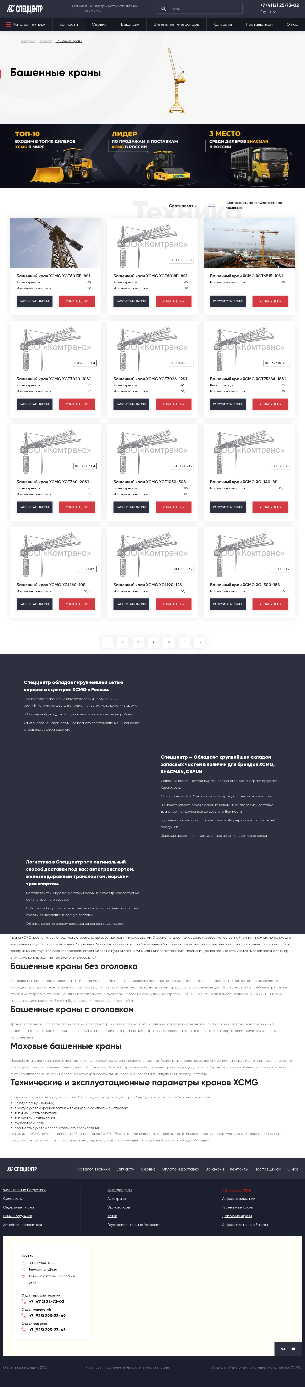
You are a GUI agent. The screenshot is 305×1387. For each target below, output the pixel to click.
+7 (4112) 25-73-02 (279, 5)
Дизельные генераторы (176, 24)
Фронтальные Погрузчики (24, 1190)
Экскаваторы (118, 1207)
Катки (112, 1216)
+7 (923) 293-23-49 (47, 1315)
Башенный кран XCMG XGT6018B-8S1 (150, 275)
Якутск (265, 11)
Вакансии (130, 24)
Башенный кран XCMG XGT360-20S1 (53, 481)
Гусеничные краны (237, 1207)
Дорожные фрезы (237, 1216)
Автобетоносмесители (22, 1225)
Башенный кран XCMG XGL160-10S (51, 584)
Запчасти (69, 24)
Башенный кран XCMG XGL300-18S (245, 584)
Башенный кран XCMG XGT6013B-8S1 (53, 275)
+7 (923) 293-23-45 (47, 1329)
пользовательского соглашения (147, 1367)
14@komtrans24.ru (43, 1269)
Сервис (99, 24)
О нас (292, 24)
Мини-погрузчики (17, 1216)
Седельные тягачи (18, 1207)
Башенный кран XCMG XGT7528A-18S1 (248, 378)
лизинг (34, 301)
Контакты (223, 24)
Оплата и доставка (180, 1169)
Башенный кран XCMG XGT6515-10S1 (246, 275)
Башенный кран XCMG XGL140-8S (243, 481)
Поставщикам (259, 24)
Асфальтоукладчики (238, 1198)
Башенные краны (236, 1190)
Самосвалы (12, 1198)
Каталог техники (29, 24)
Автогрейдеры (119, 1190)
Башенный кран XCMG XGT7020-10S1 (54, 378)
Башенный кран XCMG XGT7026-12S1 (150, 378)
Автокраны (116, 1198)
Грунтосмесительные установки (134, 1225)
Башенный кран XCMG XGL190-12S (147, 584)
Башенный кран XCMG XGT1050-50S (149, 481)
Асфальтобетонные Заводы (245, 1225)
